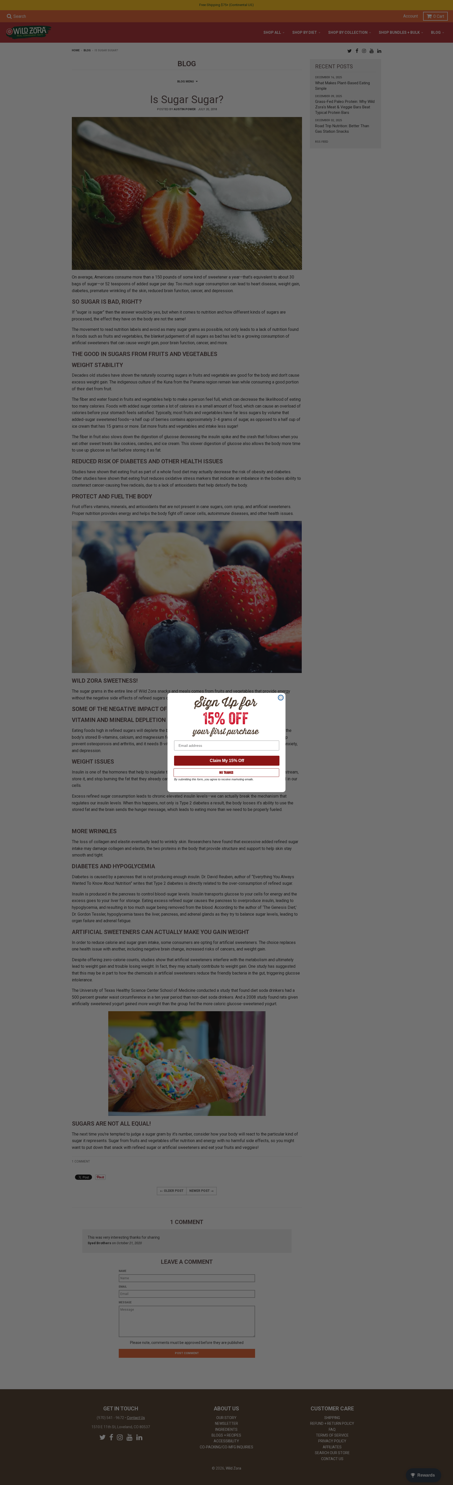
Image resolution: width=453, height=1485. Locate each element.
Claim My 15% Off (227, 760)
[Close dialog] (280, 697)
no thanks (226, 772)
